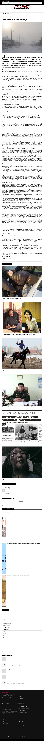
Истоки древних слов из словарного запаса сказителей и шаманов (18, 575)
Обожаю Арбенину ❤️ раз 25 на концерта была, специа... (15, 658)
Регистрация (7, 1)
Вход (3, 1)
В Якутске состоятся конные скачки (10, 370)
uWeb (28, 740)
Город (4, 631)
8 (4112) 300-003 (22, 695)
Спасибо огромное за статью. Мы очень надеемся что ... (15, 682)
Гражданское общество (6, 629)
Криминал (4, 621)
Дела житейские (5, 639)
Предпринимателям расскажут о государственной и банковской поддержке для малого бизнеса (23, 543)
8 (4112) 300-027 (23, 704)
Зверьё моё (4, 633)
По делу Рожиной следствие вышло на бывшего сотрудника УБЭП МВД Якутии (19, 334)
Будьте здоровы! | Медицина (23, 736)
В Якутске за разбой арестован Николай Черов (12, 298)
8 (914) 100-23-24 (23, 710)
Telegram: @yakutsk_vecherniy (7, 703)
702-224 (21, 698)
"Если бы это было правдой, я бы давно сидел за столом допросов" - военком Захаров (21, 406)
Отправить (7, 493)
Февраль (8, 16)
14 (10, 16)
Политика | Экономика (6, 721)
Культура (4, 635)
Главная (3, 16)
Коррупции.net (5, 619)
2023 (6, 16)
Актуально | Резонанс (6, 625)
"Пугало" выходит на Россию (8, 479)
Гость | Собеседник (6, 627)
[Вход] (9, 488)
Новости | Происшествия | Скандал (8, 719)
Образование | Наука (6, 637)
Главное (4, 641)
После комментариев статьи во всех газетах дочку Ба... (15, 676)
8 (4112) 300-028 (23, 714)
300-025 (21, 696)
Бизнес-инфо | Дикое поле (7, 623)
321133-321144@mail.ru (24, 706)
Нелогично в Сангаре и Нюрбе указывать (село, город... (15, 664)
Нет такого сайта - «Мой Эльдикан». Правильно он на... (15, 670)
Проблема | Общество (6, 723)
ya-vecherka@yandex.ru (24, 699)
